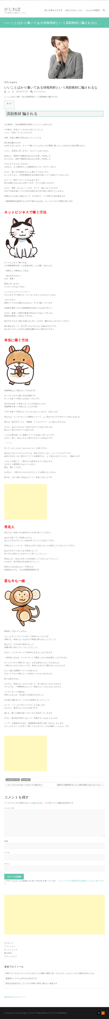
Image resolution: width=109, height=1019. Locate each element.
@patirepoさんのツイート (15, 997)
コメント (9, 808)
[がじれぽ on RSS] (103, 1013)
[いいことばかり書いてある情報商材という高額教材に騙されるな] (54, 57)
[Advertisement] (25, 502)
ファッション (9, 946)
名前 (6, 841)
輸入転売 (8, 953)
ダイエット (8, 943)
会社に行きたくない (74, 10)
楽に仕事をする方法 (53, 10)
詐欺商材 (26, 780)
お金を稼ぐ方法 (13, 780)
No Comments (40, 91)
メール (7, 852)
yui (8, 91)
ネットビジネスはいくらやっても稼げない (24, 785)
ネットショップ (10, 950)
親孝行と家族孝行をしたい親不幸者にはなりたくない (80, 785)
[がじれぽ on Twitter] (99, 1013)
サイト (7, 864)
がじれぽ (12, 9)
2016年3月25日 (21, 91)
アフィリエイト (10, 82)
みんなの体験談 (93, 10)
